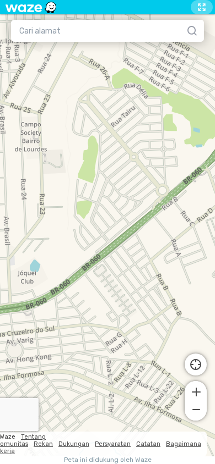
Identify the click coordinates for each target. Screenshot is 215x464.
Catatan (148, 444)
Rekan (43, 444)
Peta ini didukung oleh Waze (108, 459)
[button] (196, 391)
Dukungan (73, 444)
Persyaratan (113, 444)
